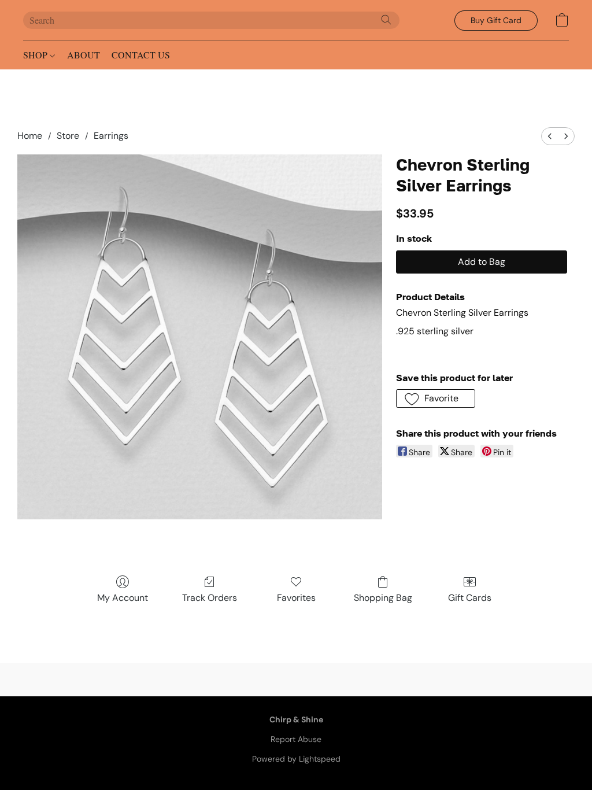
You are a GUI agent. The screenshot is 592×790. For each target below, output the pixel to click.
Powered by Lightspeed (296, 759)
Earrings (111, 136)
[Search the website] (386, 20)
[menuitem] (550, 136)
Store (68, 136)
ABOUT (83, 55)
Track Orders (209, 598)
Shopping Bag (383, 598)
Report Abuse (296, 739)
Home (29, 136)
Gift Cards (469, 598)
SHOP (36, 55)
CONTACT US (141, 55)
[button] (496, 20)
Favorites (296, 598)
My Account (122, 598)
